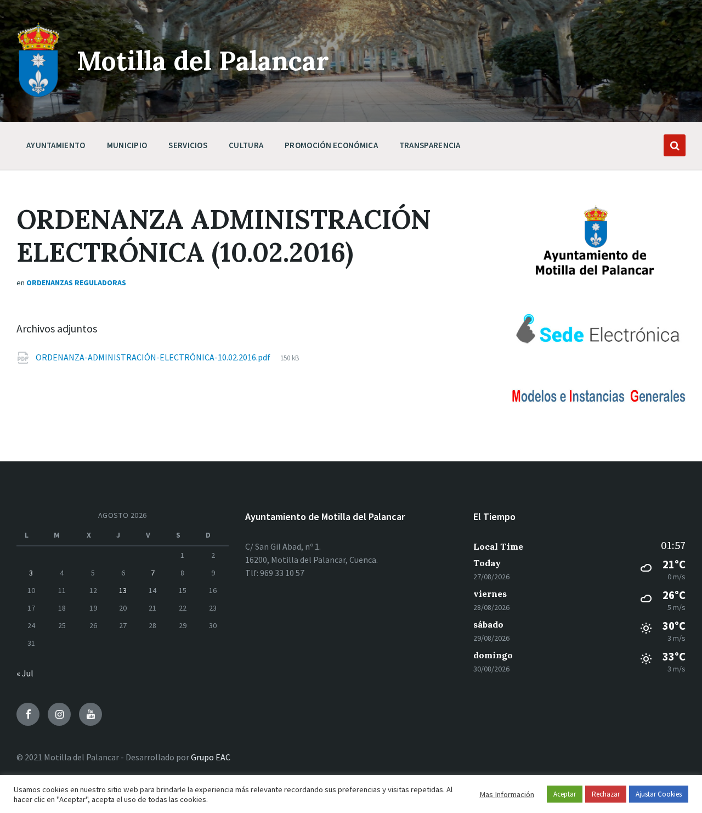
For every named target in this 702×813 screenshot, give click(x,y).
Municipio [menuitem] (127, 145)
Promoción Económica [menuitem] (331, 145)
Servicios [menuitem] (187, 145)
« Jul (24, 673)
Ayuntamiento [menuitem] (56, 145)
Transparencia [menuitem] (430, 145)
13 (123, 590)
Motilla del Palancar (203, 60)
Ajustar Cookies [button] (659, 794)
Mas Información (506, 794)
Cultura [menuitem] (246, 145)
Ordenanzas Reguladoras (76, 282)
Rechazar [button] (606, 794)
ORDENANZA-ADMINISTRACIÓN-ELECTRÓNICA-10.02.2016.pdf (154, 357)
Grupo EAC (210, 757)
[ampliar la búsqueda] (675, 145)
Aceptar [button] (564, 794)
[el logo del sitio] (38, 94)
